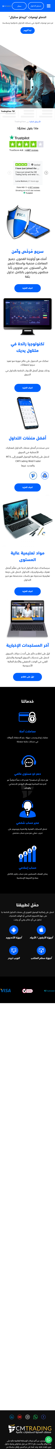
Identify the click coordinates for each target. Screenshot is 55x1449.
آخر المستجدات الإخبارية (27, 645)
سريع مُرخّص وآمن (28, 251)
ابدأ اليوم (27, 30)
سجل (19, 6)
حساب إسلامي (27, 868)
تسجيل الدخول (36, 6)
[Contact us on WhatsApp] (48, 1439)
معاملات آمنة (27, 731)
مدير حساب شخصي (27, 823)
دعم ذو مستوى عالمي (27, 774)
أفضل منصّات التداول (27, 438)
